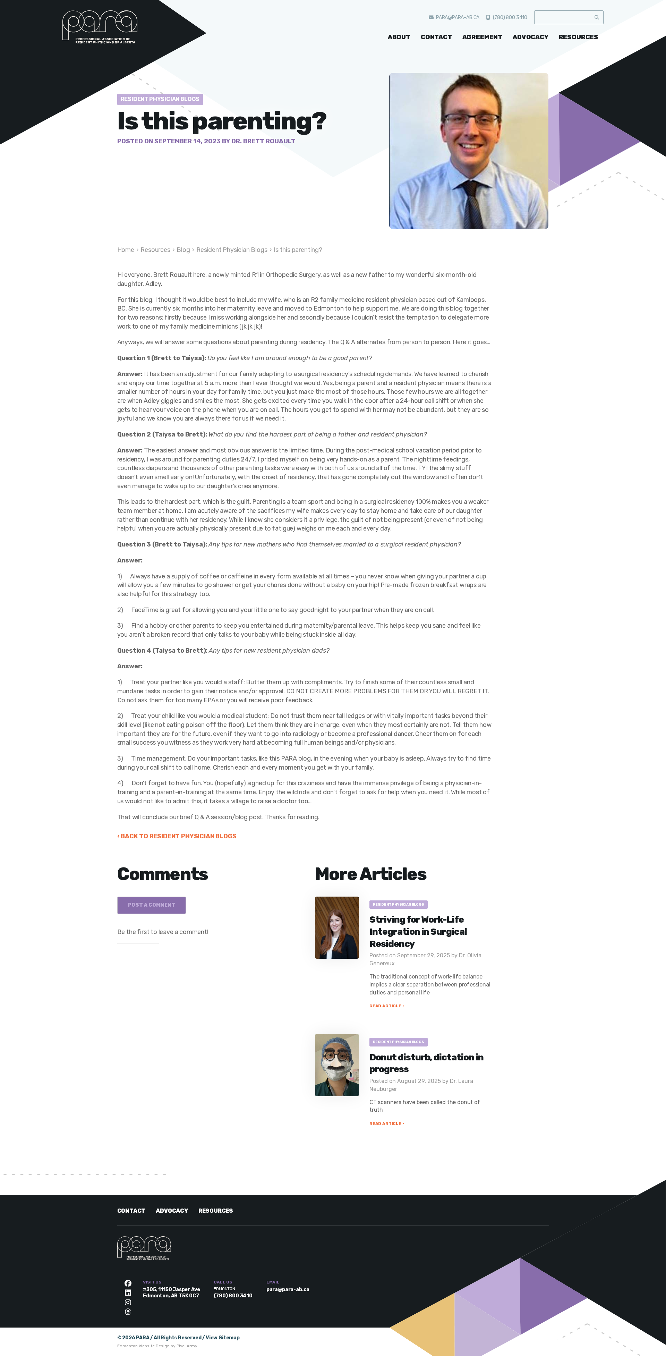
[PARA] (114, 33)
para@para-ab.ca (457, 17)
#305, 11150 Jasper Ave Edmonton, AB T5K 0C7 (171, 1293)
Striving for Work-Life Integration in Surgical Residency (418, 931)
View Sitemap (223, 1338)
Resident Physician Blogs (160, 99)
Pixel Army (187, 1346)
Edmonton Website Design (143, 1346)
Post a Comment (151, 905)
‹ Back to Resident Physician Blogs (177, 836)
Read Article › (386, 1005)
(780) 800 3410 (510, 17)
